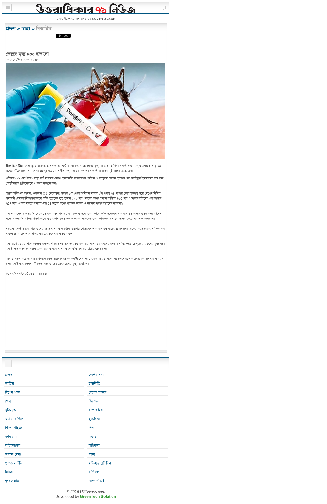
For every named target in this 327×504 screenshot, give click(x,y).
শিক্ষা (92, 427)
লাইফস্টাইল (12, 445)
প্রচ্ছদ (11, 28)
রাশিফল (94, 472)
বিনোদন (94, 401)
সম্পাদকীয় (96, 410)
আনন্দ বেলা (13, 454)
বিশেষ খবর (12, 392)
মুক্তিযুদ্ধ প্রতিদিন (100, 463)
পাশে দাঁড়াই (97, 480)
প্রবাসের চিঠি (13, 463)
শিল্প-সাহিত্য (13, 427)
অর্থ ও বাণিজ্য (14, 418)
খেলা (8, 401)
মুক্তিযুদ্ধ (10, 410)
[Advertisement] (85, 312)
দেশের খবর (96, 374)
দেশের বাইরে (97, 392)
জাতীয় (9, 383)
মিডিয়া (9, 472)
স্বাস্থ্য (26, 28)
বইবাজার (11, 436)
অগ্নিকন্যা (94, 445)
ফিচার (92, 436)
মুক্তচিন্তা (94, 418)
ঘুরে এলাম (12, 480)
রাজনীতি (94, 383)
